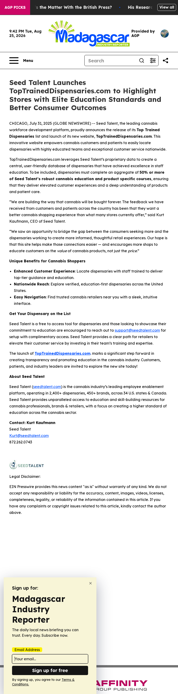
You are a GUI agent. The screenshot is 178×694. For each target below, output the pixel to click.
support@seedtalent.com (137, 330)
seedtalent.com (47, 386)
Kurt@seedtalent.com (29, 435)
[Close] (90, 583)
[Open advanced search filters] (152, 60)
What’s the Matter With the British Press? (67, 7)
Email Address (27, 649)
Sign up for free (50, 670)
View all (166, 7)
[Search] (141, 60)
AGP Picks (15, 7)
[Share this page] (165, 60)
